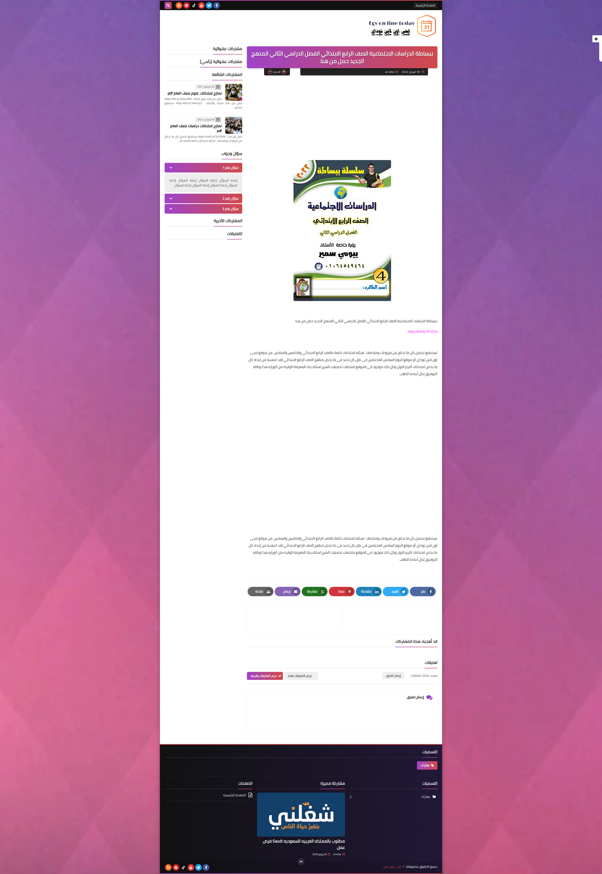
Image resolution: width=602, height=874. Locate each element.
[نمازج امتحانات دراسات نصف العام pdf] (233, 125)
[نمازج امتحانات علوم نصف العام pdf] (233, 92)
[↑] (301, 861)
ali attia (337, 854)
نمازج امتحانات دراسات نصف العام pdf (196, 128)
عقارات (425, 765)
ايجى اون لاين (392, 866)
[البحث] (168, 5)
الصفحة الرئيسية (425, 5)
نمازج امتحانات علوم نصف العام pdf (195, 93)
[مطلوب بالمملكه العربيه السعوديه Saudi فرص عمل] (301, 815)
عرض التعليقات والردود (263, 675)
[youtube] (201, 5)
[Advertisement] (342, 113)
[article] (297, 618)
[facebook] (216, 5)
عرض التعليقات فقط (300, 675)
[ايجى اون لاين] (403, 26)
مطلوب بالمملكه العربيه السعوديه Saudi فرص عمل (304, 844)
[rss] (179, 5)
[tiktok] (194, 5)
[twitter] (209, 5)
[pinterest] (186, 5)
